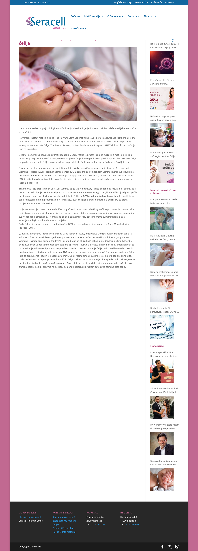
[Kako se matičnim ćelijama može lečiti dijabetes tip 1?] (162, 290)
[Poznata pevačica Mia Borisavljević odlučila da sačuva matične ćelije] (162, 371)
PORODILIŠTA (141, 3)
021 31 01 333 (44, 2)
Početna (75, 16)
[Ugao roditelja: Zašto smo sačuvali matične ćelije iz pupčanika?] (162, 479)
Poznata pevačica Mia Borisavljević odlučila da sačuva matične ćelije (162, 354)
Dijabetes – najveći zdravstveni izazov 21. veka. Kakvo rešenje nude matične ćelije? (164, 310)
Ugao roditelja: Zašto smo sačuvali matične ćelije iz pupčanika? (163, 463)
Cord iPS (36, 546)
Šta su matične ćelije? (64, 516)
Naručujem (77, 28)
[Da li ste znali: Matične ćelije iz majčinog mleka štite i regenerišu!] (162, 254)
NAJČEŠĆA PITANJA (123, 3)
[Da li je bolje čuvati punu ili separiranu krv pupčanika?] (162, 62)
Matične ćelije (92, 16)
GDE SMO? (169, 3)
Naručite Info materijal (64, 531)
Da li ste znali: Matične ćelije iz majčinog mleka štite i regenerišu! (162, 237)
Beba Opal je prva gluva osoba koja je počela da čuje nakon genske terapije (164, 118)
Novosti (148, 16)
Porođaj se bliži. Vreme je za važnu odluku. (163, 82)
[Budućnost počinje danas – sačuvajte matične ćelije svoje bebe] (162, 171)
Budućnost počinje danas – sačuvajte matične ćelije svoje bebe (164, 154)
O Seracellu (114, 16)
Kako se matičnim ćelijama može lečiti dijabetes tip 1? (164, 273)
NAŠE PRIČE (156, 3)
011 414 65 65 (30, 2)
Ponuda (132, 16)
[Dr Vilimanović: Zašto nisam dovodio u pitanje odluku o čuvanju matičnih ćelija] (162, 443)
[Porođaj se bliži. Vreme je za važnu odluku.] (162, 98)
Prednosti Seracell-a (63, 528)
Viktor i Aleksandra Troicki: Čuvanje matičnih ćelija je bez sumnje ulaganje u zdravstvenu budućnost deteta (164, 390)
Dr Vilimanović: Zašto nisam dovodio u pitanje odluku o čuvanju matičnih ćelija (164, 426)
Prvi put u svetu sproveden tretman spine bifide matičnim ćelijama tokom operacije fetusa (164, 201)
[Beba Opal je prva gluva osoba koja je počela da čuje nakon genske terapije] (162, 135)
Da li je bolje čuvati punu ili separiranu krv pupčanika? (164, 45)
